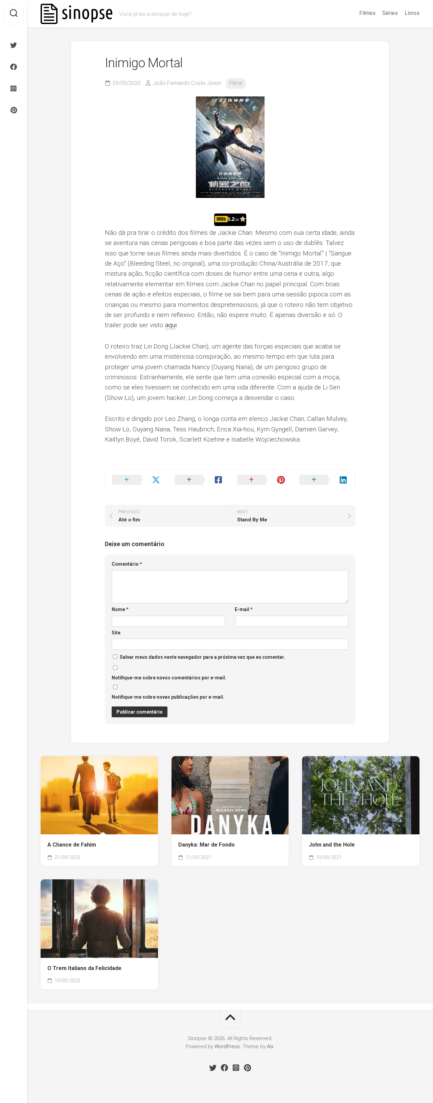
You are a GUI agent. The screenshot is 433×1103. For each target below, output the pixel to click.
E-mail (244, 609)
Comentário (127, 564)
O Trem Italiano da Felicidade (84, 968)
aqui (171, 325)
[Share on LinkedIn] (324, 480)
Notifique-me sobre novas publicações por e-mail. (168, 697)
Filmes (367, 13)
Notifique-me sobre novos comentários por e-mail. (169, 677)
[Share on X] (136, 480)
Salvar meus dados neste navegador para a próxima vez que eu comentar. (202, 657)
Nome (120, 609)
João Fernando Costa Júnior (187, 83)
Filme (235, 83)
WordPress (227, 1046)
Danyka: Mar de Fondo (206, 844)
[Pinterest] (13, 110)
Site (116, 632)
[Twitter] (13, 45)
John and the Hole (332, 844)
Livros (412, 13)
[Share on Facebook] (199, 480)
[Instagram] (13, 88)
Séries (390, 13)
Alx (270, 1046)
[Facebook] (13, 67)
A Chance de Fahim (71, 844)
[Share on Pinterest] (261, 480)
